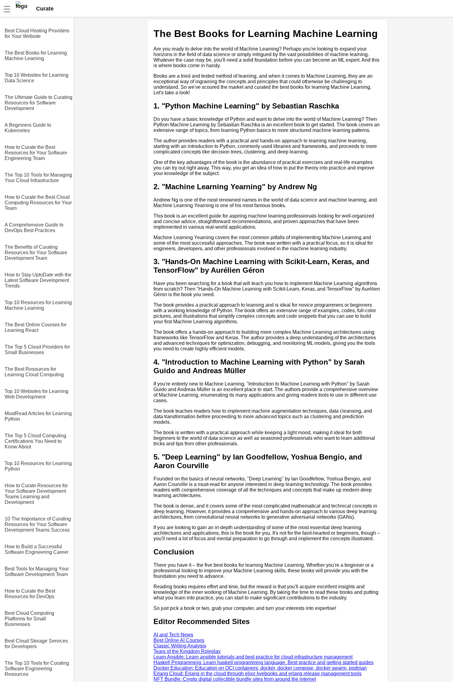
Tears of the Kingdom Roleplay (187, 651)
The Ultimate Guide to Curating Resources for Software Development (38, 103)
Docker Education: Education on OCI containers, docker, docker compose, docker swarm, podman (260, 668)
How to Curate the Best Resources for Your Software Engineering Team (36, 153)
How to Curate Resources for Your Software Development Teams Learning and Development (36, 494)
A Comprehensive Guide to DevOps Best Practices (34, 227)
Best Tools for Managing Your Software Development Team (37, 571)
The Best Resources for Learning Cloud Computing (34, 371)
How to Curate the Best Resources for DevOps (30, 593)
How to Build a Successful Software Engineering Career (36, 549)
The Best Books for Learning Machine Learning (36, 55)
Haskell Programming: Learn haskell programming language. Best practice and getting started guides (263, 662)
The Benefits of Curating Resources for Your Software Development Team (36, 252)
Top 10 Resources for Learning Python (38, 466)
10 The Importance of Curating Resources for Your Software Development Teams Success (38, 524)
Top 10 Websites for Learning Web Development (36, 394)
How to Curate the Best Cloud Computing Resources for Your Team (38, 202)
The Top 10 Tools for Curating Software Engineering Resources (37, 668)
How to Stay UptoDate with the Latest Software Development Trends (38, 280)
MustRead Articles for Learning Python (38, 416)
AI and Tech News (173, 634)
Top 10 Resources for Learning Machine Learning (38, 305)
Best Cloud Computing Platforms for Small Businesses (29, 619)
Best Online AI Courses (178, 640)
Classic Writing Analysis (179, 645)
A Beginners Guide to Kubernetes (28, 127)
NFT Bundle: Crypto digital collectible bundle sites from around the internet (234, 679)
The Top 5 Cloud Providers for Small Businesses (37, 349)
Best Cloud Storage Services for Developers (36, 643)
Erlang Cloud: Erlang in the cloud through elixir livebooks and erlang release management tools (257, 673)
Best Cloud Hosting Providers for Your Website (37, 33)
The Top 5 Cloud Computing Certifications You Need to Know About (35, 441)
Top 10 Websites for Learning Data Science (36, 77)
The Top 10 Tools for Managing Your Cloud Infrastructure (38, 177)
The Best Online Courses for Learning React (36, 327)
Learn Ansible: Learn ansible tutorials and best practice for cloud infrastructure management (253, 657)
